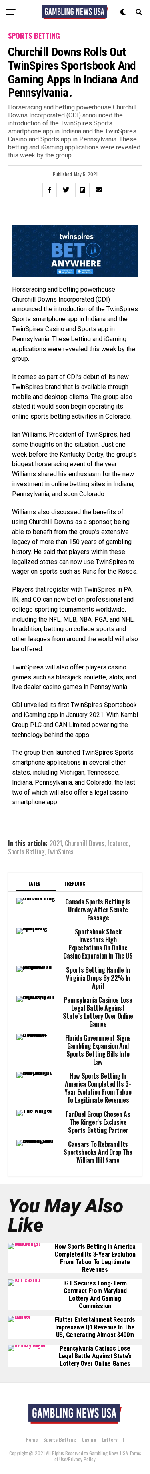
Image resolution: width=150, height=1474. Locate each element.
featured (118, 843)
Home (32, 1439)
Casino (89, 1439)
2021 (56, 843)
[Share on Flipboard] (82, 190)
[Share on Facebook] (49, 190)
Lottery (109, 1439)
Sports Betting (26, 851)
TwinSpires (60, 851)
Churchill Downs (84, 843)
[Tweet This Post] (66, 190)
